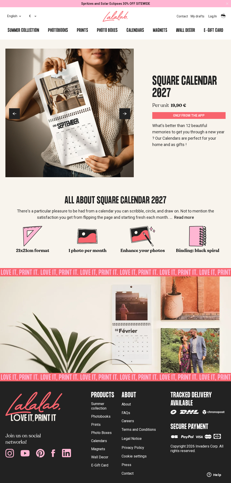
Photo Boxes (101, 433)
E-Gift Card (99, 465)
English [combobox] (12, 16)
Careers (128, 421)
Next (124, 113)
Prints (96, 424)
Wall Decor (99, 457)
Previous (14, 113)
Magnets (98, 449)
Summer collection (98, 406)
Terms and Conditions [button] (139, 429)
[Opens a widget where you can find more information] (214, 475)
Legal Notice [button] (132, 438)
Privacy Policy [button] (133, 447)
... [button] (182, 217)
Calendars (99, 441)
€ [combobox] (30, 16)
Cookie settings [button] (134, 456)
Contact (182, 16)
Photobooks (101, 416)
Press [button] (126, 465)
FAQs (126, 413)
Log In (212, 16)
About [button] (126, 404)
